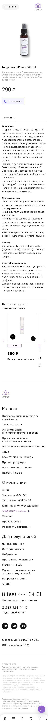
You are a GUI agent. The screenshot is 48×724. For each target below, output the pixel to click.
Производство (11, 521)
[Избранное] (39, 718)
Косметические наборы (17, 457)
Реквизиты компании (16, 526)
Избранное (9, 554)
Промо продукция (14, 462)
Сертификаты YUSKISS (16, 500)
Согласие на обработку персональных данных (21, 704)
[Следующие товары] (45, 340)
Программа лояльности (17, 559)
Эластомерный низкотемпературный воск (20, 431)
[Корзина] (30, 718)
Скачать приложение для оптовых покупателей (18, 572)
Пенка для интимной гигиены (20, 359)
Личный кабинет (13, 543)
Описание (8, 117)
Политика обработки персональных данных (20, 701)
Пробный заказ (12, 472)
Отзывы (7, 516)
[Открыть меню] (13, 718)
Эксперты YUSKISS (14, 495)
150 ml (14, 345)
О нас (5, 489)
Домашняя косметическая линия (23, 446)
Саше (5, 451)
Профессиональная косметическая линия (16, 440)
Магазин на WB (12, 564)
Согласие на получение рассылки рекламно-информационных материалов (21, 707)
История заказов (13, 549)
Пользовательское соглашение (15, 699)
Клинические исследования (20, 505)
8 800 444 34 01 (21, 594)
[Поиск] (22, 718)
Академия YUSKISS (14, 510)
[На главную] (5, 718)
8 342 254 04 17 (14, 608)
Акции (6, 583)
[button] (33, 338)
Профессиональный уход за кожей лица (20, 418)
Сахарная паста (12, 424)
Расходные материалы (17, 467)
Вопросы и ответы (14, 578)
